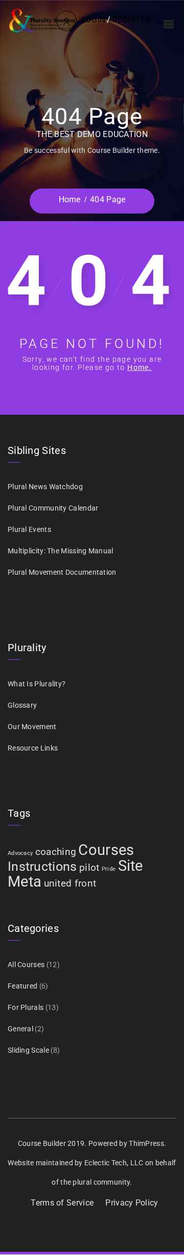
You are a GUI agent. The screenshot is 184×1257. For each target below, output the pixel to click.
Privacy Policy (131, 1203)
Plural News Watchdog (45, 487)
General (20, 1029)
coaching (55, 852)
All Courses (26, 964)
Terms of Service (62, 1203)
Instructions (42, 866)
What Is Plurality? (36, 684)
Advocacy (20, 853)
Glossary (22, 705)
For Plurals (25, 1007)
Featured (22, 986)
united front (70, 883)
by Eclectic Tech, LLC (109, 1163)
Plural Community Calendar (53, 508)
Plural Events (29, 529)
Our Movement (32, 727)
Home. (139, 367)
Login (94, 19)
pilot (89, 867)
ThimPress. (147, 1143)
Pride (109, 869)
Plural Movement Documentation (62, 572)
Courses (106, 850)
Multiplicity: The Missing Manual (60, 551)
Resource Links (33, 748)
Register (131, 19)
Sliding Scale (28, 1050)
